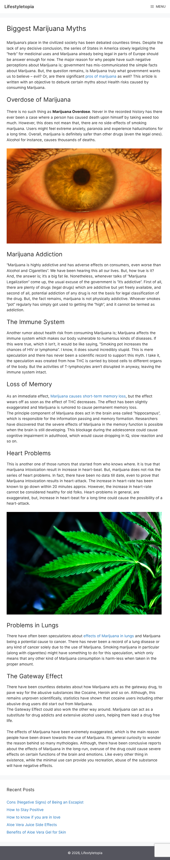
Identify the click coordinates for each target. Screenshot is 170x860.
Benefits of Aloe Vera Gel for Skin (36, 832)
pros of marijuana (100, 76)
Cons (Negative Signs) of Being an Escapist (45, 802)
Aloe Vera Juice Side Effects (32, 825)
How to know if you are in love (33, 817)
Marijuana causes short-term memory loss (88, 396)
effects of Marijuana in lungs (108, 636)
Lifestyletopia (19, 6)
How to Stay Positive (25, 810)
